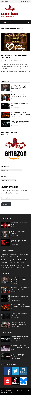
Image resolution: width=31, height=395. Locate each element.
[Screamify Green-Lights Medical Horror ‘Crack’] (5, 314)
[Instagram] (28, 1)
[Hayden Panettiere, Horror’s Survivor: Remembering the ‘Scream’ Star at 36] (5, 86)
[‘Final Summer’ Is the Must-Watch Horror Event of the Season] (5, 95)
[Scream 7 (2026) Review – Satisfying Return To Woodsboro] (5, 354)
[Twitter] (26, 1)
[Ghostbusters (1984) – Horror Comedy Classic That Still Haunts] (5, 346)
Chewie (6, 60)
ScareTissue (10, 14)
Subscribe (6, 204)
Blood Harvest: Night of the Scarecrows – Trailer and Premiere (20, 113)
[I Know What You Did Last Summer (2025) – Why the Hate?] (5, 121)
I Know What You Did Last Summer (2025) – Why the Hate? (20, 122)
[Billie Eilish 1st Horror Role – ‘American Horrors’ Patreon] (5, 323)
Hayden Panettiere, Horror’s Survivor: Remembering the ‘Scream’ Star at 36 (18, 87)
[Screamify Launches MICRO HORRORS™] (5, 232)
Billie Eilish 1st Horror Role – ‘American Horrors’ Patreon (18, 323)
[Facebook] (21, 1)
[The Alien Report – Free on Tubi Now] (5, 104)
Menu (4, 22)
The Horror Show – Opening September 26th (18, 241)
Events (3, 53)
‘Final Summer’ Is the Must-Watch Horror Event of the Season (20, 95)
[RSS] (29, 1)
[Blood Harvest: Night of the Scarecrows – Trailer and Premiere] (5, 113)
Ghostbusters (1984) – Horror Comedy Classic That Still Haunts (20, 346)
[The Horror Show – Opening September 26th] (5, 240)
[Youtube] (23, 1)
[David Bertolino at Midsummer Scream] (5, 223)
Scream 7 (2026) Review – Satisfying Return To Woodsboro (20, 355)
